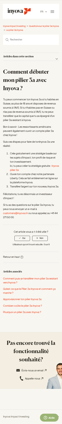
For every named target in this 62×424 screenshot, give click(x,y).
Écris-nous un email (33, 370)
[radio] (22, 238)
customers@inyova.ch (15, 213)
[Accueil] (19, 14)
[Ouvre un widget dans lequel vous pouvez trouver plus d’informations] (49, 418)
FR (42, 11)
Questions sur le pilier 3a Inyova (44, 26)
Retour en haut (11, 257)
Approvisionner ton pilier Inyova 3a (22, 299)
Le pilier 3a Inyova (14, 30)
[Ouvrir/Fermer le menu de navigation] (52, 12)
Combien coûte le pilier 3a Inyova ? (22, 306)
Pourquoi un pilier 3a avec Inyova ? (22, 312)
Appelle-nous (33, 378)
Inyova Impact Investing (14, 26)
